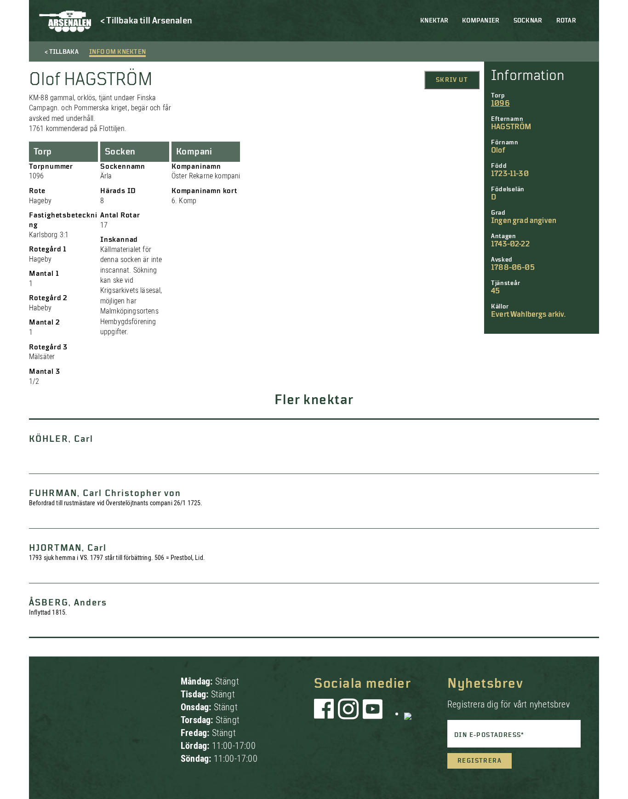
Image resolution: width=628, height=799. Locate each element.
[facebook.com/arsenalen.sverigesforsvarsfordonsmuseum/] (325, 713)
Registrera (479, 761)
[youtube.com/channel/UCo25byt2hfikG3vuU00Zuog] (373, 713)
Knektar (434, 20)
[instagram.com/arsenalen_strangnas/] (348, 713)
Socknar (528, 20)
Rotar (566, 20)
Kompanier (481, 20)
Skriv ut (452, 80)
